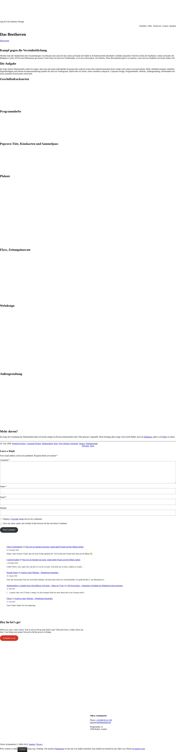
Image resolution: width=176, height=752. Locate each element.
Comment (5, 460)
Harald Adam (12, 573)
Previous (85, 446)
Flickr (164, 437)
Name (3, 486)
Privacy (39, 744)
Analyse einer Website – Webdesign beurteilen (39, 573)
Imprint (32, 744)
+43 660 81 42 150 (104, 720)
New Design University (68, 443)
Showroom (4, 41)
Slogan (82, 443)
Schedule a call (9, 638)
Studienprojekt (92, 443)
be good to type (138, 749)
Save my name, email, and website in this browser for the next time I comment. (35, 523)
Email (3, 497)
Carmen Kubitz (13, 560)
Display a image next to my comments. (22, 519)
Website (3, 508)
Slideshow (148, 437)
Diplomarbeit (47, 443)
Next (92, 446)
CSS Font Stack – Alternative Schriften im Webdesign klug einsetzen (95, 586)
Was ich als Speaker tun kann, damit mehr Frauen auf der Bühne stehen (54, 547)
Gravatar (14, 519)
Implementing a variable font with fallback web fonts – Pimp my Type (35, 586)
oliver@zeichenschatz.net (100, 722)
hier (118, 437)
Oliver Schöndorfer (14, 547)
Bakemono (59, 749)
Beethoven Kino (19, 443)
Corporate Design (34, 443)
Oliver (9, 598)
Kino (56, 443)
